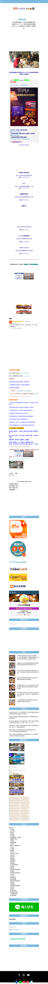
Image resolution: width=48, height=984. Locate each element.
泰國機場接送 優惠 (15, 135)
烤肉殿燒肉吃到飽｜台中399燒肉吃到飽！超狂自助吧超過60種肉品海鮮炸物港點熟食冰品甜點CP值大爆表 (28, 687)
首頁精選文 (12, 863)
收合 (13, 827)
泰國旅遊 (12, 858)
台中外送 (12, 847)
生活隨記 (12, 871)
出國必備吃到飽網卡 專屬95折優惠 (19, 137)
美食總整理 (12, 860)
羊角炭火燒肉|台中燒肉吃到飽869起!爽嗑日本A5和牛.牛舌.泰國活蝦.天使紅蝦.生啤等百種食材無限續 (28, 672)
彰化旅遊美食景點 (14, 864)
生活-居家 (12, 876)
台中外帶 (12, 843)
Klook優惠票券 (19, 390)
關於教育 (12, 834)
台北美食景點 (13, 879)
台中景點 (12, 848)
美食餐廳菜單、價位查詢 (15, 837)
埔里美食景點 (13, 877)
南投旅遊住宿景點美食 (15, 869)
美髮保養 (12, 868)
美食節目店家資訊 (22, 19)
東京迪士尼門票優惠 (15, 131)
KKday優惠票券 (27, 390)
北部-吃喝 (12, 851)
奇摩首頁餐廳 (13, 842)
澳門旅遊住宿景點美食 (15, 872)
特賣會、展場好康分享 (15, 845)
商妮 (16, 473)
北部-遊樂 (12, 855)
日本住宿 (12, 887)
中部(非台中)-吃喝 (14, 853)
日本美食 (12, 874)
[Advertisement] (24, 40)
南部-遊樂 (12, 856)
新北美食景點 (13, 890)
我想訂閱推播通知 (12, 919)
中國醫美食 (12, 884)
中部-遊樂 (12, 835)
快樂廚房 (12, 850)
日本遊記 (12, 866)
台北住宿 (12, 882)
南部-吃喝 (12, 861)
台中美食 (12, 829)
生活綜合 (12, 840)
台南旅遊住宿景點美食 (15, 885)
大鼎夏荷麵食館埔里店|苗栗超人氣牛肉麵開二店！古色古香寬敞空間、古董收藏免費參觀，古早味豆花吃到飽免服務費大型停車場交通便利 (28, 657)
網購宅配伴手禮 (13, 839)
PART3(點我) (35, 444)
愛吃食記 (12, 832)
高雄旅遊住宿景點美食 (15, 880)
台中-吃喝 (12, 831)
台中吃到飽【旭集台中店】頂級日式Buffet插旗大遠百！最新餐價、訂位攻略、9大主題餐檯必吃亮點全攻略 (28, 694)
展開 (10, 827)
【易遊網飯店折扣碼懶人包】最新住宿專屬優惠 (20, 138)
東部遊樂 (12, 888)
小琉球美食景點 (13, 893)
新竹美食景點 (13, 895)
